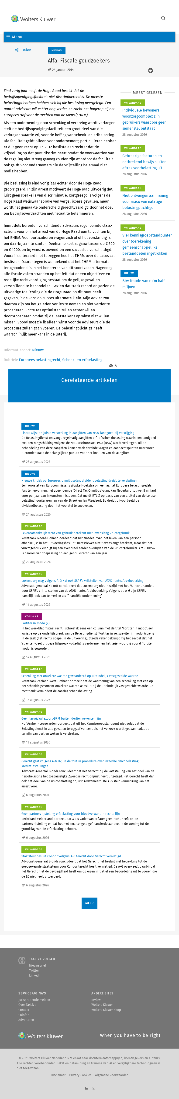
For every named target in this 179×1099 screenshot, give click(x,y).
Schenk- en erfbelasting (82, 360)
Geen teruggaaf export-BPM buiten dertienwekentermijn (61, 719)
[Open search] (163, 19)
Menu (17, 37)
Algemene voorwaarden (111, 1075)
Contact (23, 1010)
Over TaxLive (27, 1005)
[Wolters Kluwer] (33, 18)
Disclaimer (58, 1075)
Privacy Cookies (80, 1075)
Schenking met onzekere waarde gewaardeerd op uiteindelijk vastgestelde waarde (79, 676)
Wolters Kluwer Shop (106, 1010)
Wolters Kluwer (102, 1005)
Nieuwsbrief (37, 965)
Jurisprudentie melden (34, 1000)
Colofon (23, 1015)
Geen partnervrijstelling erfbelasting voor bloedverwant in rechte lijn (70, 814)
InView (96, 1000)
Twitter (34, 971)
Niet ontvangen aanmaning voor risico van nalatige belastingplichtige (145, 201)
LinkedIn (35, 975)
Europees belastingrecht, (40, 360)
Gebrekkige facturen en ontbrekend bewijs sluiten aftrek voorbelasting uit (144, 162)
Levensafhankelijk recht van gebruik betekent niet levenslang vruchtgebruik (75, 533)
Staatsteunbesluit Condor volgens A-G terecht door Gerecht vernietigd (71, 856)
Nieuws (38, 350)
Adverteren (26, 1020)
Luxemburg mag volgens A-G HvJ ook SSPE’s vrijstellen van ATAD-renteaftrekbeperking (82, 581)
